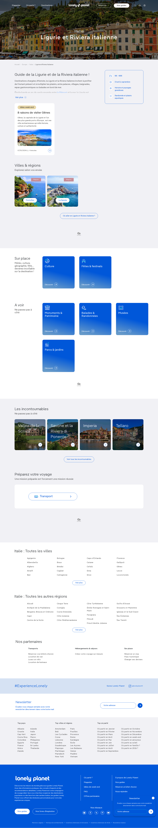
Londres (58, 743)
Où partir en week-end (131, 737)
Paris (72, 729)
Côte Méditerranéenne (67, 620)
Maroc (33, 737)
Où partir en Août (105, 748)
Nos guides (121, 5)
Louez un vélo (34, 660)
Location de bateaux (37, 662)
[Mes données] (144, 5)
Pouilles (73, 732)
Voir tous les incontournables (79, 459)
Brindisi (60, 567)
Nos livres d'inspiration (45, 811)
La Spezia (63, 200)
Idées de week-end (92, 787)
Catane (90, 562)
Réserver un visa (131, 654)
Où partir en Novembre (131, 732)
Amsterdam (60, 729)
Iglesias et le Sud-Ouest (127, 612)
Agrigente (31, 558)
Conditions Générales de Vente (100, 822)
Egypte (20, 743)
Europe (24, 64)
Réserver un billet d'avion (126, 787)
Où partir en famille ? (130, 746)
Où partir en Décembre (131, 734)
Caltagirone (62, 575)
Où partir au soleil (129, 743)
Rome (72, 737)
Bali (57, 732)
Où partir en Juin (104, 743)
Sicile (72, 743)
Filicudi (90, 619)
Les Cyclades (61, 734)
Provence (74, 734)
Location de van (35, 657)
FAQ (86, 792)
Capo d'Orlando (94, 558)
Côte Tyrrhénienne (95, 604)
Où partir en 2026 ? (129, 748)
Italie (79, 31)
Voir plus (19, 97)
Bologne (61, 558)
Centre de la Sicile (35, 620)
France (20, 746)
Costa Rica (22, 737)
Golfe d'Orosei (123, 604)
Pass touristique (131, 657)
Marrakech (59, 754)
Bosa (59, 562)
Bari (29, 575)
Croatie (20, 732)
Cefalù (90, 567)
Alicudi (30, 604)
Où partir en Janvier (106, 729)
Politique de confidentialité (54, 822)
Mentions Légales (37, 822)
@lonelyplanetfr (137, 686)
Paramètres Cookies (119, 822)
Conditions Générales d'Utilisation (77, 822)
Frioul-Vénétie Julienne (97, 623)
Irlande (20, 751)
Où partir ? (88, 778)
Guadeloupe (60, 746)
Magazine (88, 782)
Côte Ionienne (63, 616)
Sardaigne (74, 740)
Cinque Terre (62, 604)
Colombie (21, 740)
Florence (121, 558)
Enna (89, 571)
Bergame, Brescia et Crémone (40, 612)
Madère (73, 754)
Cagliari (60, 571)
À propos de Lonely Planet (126, 778)
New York (59, 757)
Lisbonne (59, 740)
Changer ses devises (133, 660)
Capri (29, 616)
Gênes (119, 567)
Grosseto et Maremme (127, 608)
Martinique (59, 751)
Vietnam (74, 757)
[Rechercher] (135, 5)
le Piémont (62, 93)
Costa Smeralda (64, 612)
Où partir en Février (106, 732)
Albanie (20, 729)
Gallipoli (120, 562)
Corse (57, 737)
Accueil (17, 64)
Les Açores (75, 746)
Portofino (30, 200)
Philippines (35, 740)
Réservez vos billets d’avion (41, 654)
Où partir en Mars (105, 734)
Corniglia (61, 608)
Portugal (34, 743)
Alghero (30, 567)
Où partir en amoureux (131, 740)
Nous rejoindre (121, 792)
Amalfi (30, 571)
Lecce (119, 571)
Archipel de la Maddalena (38, 608)
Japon (33, 734)
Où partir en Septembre (107, 751)
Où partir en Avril (104, 737)
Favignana (91, 615)
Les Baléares (76, 748)
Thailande (34, 748)
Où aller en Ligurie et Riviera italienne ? (79, 216)
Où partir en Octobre (130, 729)
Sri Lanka (34, 746)
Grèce (20, 748)
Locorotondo (123, 575)
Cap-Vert (21, 734)
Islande (33, 729)
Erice (89, 575)
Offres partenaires (91, 796)
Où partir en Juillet (105, 746)
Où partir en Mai (104, 740)
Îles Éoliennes (123, 616)
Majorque (59, 748)
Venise (73, 751)
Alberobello (32, 562)
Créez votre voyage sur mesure (89, 654)
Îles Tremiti (122, 620)
